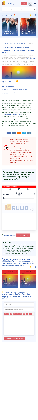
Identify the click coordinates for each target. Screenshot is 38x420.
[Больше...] (30, 314)
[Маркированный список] (24, 314)
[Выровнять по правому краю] (20, 314)
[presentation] (31, 15)
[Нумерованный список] (27, 314)
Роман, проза (6, 60)
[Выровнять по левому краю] (14, 314)
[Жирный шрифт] (5, 314)
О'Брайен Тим (9, 86)
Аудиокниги (31, 58)
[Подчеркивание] (11, 314)
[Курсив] (8, 314)
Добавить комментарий (14, 338)
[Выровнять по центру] (17, 314)
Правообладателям (10, 235)
